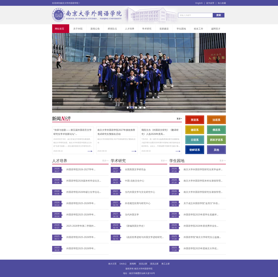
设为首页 (211, 3)
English (200, 3)
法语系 (216, 120)
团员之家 (154, 263)
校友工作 (198, 28)
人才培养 (129, 28)
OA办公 (123, 263)
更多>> (105, 160)
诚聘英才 (215, 28)
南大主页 (112, 263)
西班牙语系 (216, 139)
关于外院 (78, 28)
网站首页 (59, 28)
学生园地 (181, 28)
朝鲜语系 (195, 149)
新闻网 (133, 263)
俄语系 (216, 129)
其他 (216, 149)
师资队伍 (112, 28)
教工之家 (166, 263)
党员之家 (143, 263)
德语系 (195, 129)
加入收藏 (222, 3)
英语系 (195, 120)
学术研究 (146, 28)
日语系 (195, 139)
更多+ (179, 118)
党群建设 (164, 28)
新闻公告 (95, 28)
